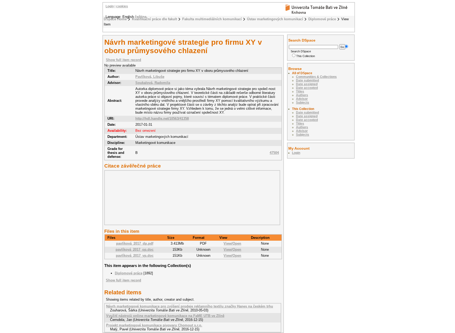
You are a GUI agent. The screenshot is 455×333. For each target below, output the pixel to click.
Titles (300, 91)
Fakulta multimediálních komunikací (212, 19)
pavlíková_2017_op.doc (135, 249)
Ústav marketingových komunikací (275, 19)
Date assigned (307, 84)
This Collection (305, 56)
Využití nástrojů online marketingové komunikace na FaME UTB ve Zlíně (165, 316)
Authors (302, 95)
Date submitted (307, 80)
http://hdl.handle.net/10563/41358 (162, 118)
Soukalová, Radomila (152, 83)
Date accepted (307, 88)
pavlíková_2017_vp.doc (135, 256)
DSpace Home (115, 19)
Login (110, 6)
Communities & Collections (316, 77)
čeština (140, 17)
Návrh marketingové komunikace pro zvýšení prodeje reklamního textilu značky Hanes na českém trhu (189, 306)
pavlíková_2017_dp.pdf (134, 243)
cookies (122, 6)
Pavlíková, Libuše (149, 77)
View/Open (232, 243)
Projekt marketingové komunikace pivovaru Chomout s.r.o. (154, 325)
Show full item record (123, 60)
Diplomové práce (322, 19)
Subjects (302, 102)
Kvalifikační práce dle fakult (154, 19)
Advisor (302, 99)
